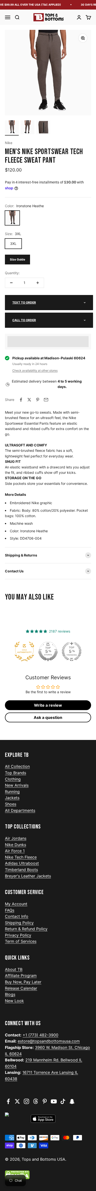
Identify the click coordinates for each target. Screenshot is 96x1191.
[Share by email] (46, 400)
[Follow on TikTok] (63, 1101)
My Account (16, 903)
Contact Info (16, 916)
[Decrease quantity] (11, 283)
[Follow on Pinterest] (44, 1101)
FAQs (9, 910)
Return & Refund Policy (26, 928)
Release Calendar (21, 988)
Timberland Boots (21, 869)
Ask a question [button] (48, 717)
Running (12, 791)
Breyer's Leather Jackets (28, 875)
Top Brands (15, 772)
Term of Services (20, 941)
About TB (13, 969)
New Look (14, 1000)
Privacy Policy (18, 935)
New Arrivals (17, 785)
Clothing (13, 779)
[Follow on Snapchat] (72, 1101)
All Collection (17, 766)
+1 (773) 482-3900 (40, 1034)
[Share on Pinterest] (37, 400)
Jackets (12, 797)
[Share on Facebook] (21, 400)
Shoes (10, 804)
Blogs (10, 994)
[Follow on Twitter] (17, 1101)
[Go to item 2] (27, 128)
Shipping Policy (19, 922)
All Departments (20, 810)
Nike (8, 143)
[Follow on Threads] (35, 1101)
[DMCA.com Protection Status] (48, 1174)
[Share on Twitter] (29, 400)
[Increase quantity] (38, 283)
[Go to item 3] (43, 128)
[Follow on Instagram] (26, 1101)
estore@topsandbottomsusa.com (49, 1041)
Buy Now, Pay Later (23, 981)
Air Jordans (15, 838)
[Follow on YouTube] (53, 1101)
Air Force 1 (15, 850)
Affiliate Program (21, 975)
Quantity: (12, 273)
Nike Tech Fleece (21, 857)
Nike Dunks (15, 844)
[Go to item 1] (12, 128)
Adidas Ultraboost (22, 863)
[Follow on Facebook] (8, 1101)
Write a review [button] (48, 705)
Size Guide (17, 259)
